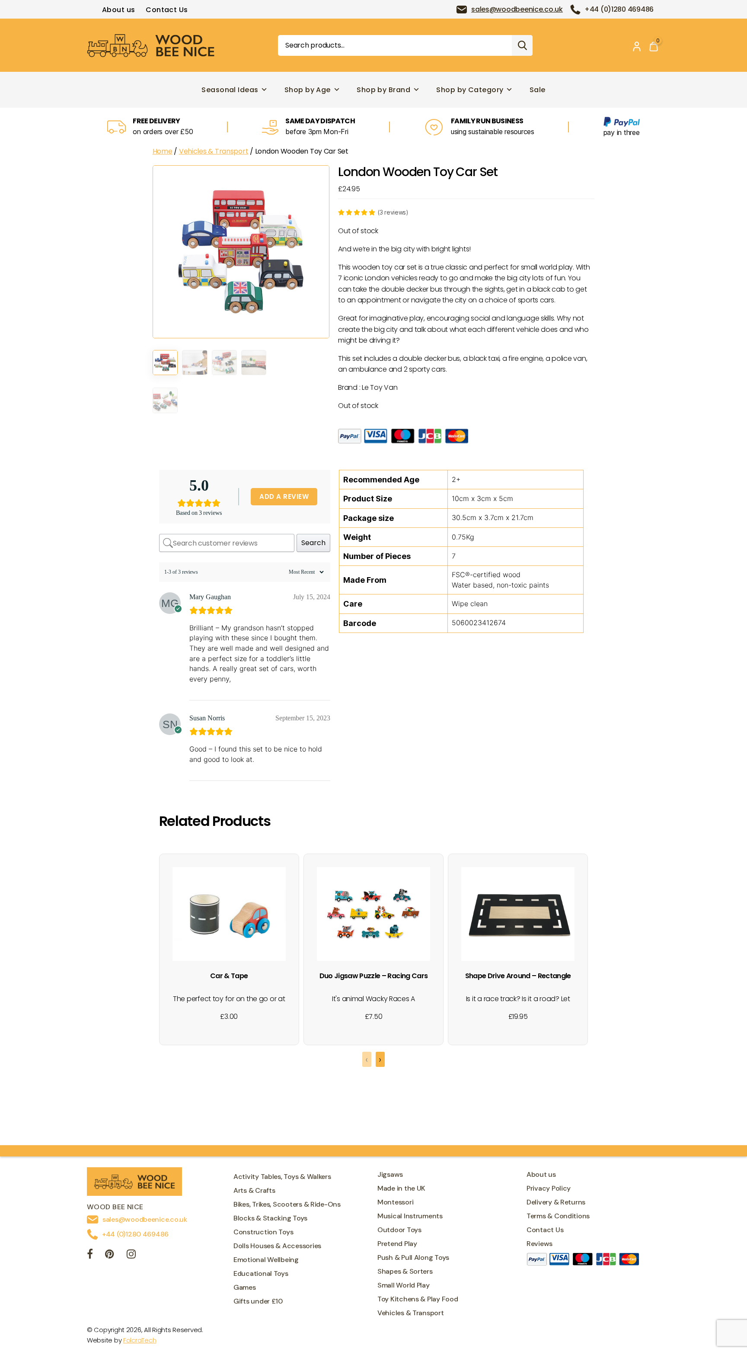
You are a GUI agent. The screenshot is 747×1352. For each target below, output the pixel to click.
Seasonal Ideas (229, 90)
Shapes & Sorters (405, 1271)
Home (162, 151)
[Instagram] (131, 1255)
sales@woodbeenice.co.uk (517, 9)
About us (118, 10)
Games (244, 1287)
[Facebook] (90, 1255)
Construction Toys (263, 1231)
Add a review (284, 496)
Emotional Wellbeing (266, 1259)
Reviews (539, 1243)
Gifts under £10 (258, 1301)
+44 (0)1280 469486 (619, 9)
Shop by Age (307, 90)
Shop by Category (469, 90)
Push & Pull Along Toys (413, 1257)
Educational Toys (260, 1273)
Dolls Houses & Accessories (277, 1245)
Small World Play (403, 1285)
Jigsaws (390, 1174)
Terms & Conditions (558, 1215)
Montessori (395, 1202)
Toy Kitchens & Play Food (417, 1299)
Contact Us (167, 10)
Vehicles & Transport (214, 151)
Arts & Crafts (254, 1190)
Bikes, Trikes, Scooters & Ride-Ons (287, 1204)
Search (522, 45)
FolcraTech (139, 1340)
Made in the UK (401, 1188)
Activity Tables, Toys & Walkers (282, 1176)
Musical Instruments (410, 1215)
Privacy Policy (549, 1188)
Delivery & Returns (556, 1202)
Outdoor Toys (399, 1229)
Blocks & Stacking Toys (270, 1218)
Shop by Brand (383, 90)
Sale (538, 90)
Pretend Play (397, 1243)
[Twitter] (109, 1255)
